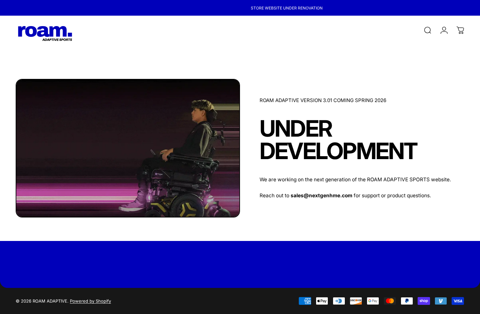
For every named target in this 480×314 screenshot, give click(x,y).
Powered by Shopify (90, 301)
